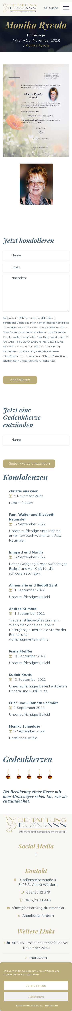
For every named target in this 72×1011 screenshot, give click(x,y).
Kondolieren (20, 380)
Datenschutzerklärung (29, 1005)
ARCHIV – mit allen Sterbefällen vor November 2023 (40, 945)
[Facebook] (36, 855)
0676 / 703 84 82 (38, 900)
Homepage (36, 35)
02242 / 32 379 (38, 892)
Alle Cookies (36, 986)
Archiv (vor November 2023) (37, 40)
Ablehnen (36, 996)
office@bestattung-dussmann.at (38, 908)
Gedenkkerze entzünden (29, 463)
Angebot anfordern (38, 916)
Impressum (51, 1005)
